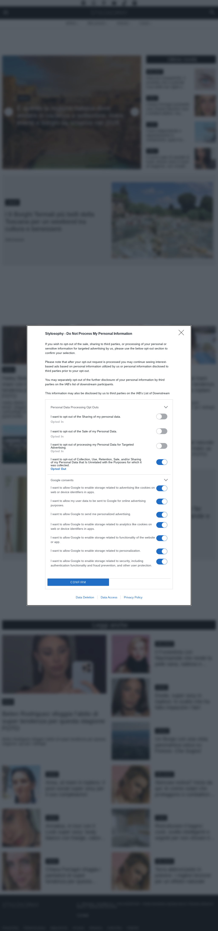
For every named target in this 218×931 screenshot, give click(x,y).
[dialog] (109, 465)
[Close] (183, 334)
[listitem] (109, 407)
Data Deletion (85, 597)
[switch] (161, 416)
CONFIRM (78, 582)
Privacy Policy (133, 597)
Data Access (109, 597)
